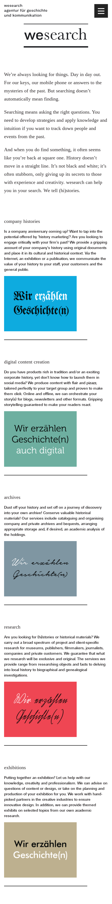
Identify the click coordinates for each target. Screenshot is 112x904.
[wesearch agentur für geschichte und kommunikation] (26, 11)
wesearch (56, 35)
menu (101, 11)
